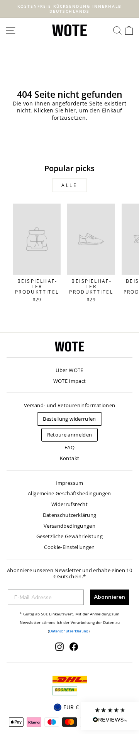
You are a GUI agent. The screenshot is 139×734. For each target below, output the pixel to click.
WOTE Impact (69, 380)
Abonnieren (109, 597)
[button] (110, 716)
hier (70, 110)
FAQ (69, 447)
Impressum (69, 482)
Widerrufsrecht (69, 504)
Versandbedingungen (69, 525)
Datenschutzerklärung (70, 514)
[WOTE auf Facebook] (74, 646)
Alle (69, 185)
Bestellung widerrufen (69, 418)
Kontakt (69, 458)
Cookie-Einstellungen (69, 547)
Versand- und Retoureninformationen (69, 405)
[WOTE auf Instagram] (59, 646)
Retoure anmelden (69, 434)
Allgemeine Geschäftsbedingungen (69, 493)
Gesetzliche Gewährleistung (69, 536)
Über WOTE (69, 370)
